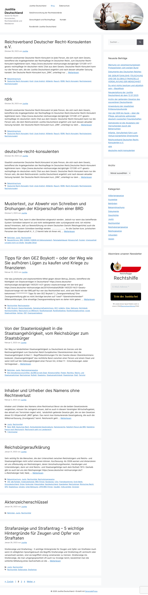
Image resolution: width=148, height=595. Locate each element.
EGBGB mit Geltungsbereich (41, 240)
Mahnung (74, 308)
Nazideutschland (51, 484)
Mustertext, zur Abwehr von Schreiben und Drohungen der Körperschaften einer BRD (45, 206)
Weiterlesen (73, 72)
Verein (111, 239)
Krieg (68, 308)
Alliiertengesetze (116, 195)
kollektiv (62, 308)
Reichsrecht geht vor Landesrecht (38, 429)
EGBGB (26, 240)
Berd (9, 427)
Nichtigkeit (83, 308)
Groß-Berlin (78, 482)
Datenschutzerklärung (128, 306)
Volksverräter (66, 487)
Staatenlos (42, 375)
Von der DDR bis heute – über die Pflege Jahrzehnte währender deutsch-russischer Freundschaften (124, 116)
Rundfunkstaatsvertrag (75, 311)
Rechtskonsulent (11, 84)
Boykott (14, 308)
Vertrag (20, 313)
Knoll (31, 81)
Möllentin (49, 81)
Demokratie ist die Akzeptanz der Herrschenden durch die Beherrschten (123, 126)
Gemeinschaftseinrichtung (43, 308)
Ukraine (22, 487)
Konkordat (29, 484)
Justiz (18, 238)
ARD (9, 308)
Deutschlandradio (25, 308)
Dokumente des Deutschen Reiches (124, 72)
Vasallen (57, 487)
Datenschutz (64, 6)
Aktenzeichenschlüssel (26, 502)
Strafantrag (32, 570)
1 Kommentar (12, 432)
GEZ (56, 308)
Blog (53, 6)
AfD (8, 482)
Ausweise (112, 199)
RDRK (62, 81)
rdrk (8, 99)
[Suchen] (140, 42)
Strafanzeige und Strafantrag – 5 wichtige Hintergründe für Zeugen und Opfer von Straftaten (44, 533)
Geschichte (113, 215)
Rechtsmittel (26, 238)
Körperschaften (54, 373)
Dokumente (113, 211)
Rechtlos (70, 373)
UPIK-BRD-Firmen (46, 487)
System (82, 240)
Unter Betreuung (32, 487)
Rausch (57, 81)
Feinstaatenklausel (60, 240)
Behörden (11, 238)
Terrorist (82, 375)
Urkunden (112, 235)
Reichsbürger (25, 375)
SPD (6, 487)
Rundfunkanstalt (46, 311)
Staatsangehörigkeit (54, 375)
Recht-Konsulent (72, 81)
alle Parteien (15, 482)
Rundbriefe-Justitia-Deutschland (42, 26)
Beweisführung (13, 240)
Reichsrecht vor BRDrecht (29, 311)
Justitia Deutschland (14, 11)
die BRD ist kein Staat (39, 373)
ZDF (25, 313)
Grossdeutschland (12, 484)
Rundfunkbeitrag (59, 311)
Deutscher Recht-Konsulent (18, 81)
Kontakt (63, 20)
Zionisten (75, 487)
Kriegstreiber (39, 484)
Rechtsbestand (85, 81)
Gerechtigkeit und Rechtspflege (42, 20)
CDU (56, 482)
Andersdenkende (27, 482)
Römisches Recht (87, 484)
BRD (21, 240)
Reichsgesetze (23, 305)
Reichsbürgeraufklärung (27, 447)
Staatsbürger (68, 375)
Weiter (31, 581)
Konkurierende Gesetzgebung (41, 427)
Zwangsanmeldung (35, 313)
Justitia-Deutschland (37, 6)
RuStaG (34, 375)
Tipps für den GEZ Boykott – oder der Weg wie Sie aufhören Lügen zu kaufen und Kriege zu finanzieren (49, 263)
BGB (13, 427)
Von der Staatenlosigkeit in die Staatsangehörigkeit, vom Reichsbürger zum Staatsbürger (46, 333)
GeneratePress (91, 591)
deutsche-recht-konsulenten (32, 151)
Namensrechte (59, 427)
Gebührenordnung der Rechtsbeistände (45, 13)
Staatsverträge (10, 313)
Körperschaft (73, 240)
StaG (76, 375)
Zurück (9, 581)
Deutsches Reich (22, 427)
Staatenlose (13, 487)
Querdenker (63, 484)
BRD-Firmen (40, 482)
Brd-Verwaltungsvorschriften (18, 373)
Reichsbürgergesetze (29, 370)
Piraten (63, 373)
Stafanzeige (22, 570)
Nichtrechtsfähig (11, 311)
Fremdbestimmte (66, 482)
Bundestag (49, 482)
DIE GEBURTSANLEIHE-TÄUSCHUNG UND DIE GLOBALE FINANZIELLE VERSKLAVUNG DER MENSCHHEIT (125, 78)
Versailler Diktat (31, 243)
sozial (87, 311)
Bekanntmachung (14, 79)
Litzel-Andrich (39, 81)
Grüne (22, 484)
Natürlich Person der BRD (76, 427)
